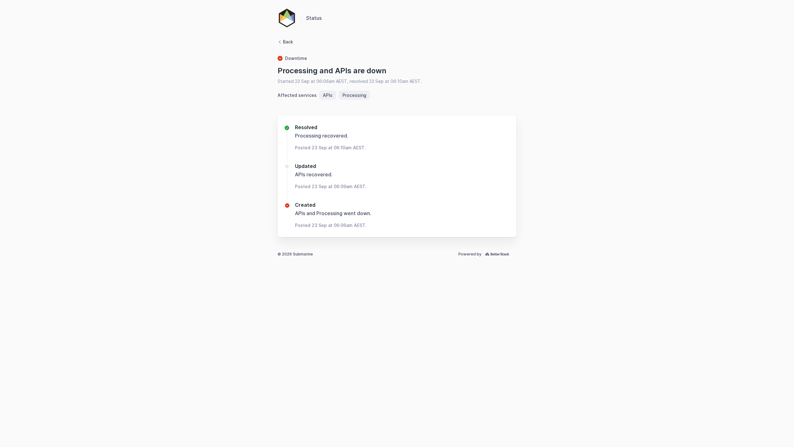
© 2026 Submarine (295, 254)
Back (288, 41)
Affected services (297, 95)
